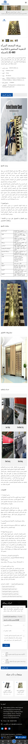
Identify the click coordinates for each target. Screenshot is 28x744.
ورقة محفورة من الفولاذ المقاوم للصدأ (10, 591)
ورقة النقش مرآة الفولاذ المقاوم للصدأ (10, 593)
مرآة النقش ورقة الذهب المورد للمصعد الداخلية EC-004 (7, 691)
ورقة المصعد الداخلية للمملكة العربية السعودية (12, 596)
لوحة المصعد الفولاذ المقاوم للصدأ (9, 589)
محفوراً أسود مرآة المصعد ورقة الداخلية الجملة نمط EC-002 (20, 691)
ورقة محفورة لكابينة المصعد (17, 584)
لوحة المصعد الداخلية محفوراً (8, 586)
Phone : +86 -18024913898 (10, 721)
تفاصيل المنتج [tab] (6, 95)
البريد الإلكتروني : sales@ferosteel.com (12, 724)
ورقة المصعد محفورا (11, 12)
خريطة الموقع (10, 736)
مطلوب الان (22, 737)
